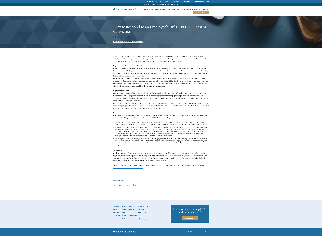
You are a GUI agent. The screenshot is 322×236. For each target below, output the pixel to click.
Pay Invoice (187, 1)
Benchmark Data (173, 9)
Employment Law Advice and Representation (128, 41)
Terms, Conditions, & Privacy (201, 231)
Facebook (143, 213)
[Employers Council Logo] (124, 9)
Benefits (205, 9)
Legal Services (160, 9)
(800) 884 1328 (144, 206)
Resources (176, 1)
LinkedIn (142, 216)
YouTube (143, 219)
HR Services (148, 9)
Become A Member (189, 218)
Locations (148, 1)
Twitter (142, 210)
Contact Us (167, 1)
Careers (124, 218)
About (157, 1)
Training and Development (190, 9)
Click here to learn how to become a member (128, 168)
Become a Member (201, 13)
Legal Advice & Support (128, 209)
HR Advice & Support (128, 206)
